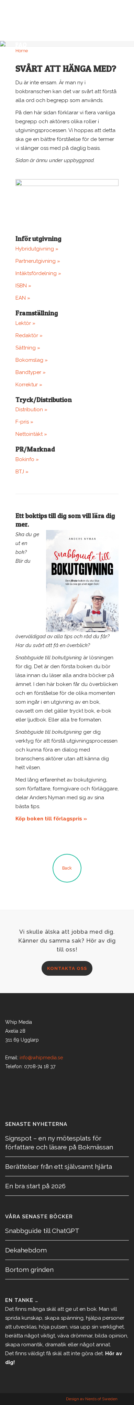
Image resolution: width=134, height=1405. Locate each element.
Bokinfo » (27, 459)
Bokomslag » (31, 360)
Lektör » (25, 323)
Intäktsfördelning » (38, 273)
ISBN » (23, 286)
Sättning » (27, 348)
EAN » (22, 298)
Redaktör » (29, 335)
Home (21, 50)
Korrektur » (28, 385)
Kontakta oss (67, 968)
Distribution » (31, 409)
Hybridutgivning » (36, 249)
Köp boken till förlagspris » (51, 819)
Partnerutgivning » (37, 261)
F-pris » (24, 422)
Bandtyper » (30, 372)
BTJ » (22, 472)
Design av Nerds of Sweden (92, 1398)
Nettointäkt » (31, 434)
